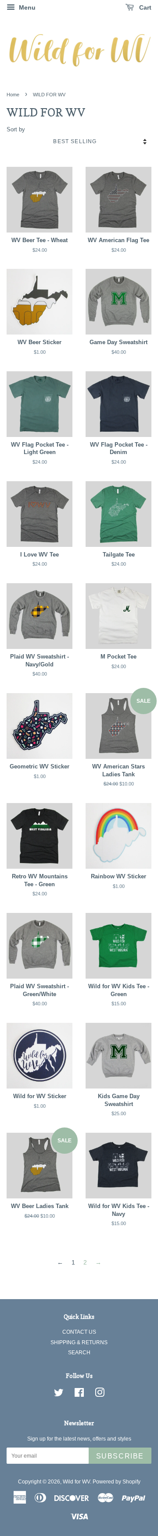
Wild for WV (76, 1482)
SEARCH (79, 1352)
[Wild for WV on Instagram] (99, 1395)
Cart (144, 7)
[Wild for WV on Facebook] (79, 1395)
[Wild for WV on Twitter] (59, 1395)
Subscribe (120, 1456)
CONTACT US (79, 1332)
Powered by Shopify (116, 1482)
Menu (26, 7)
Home (13, 94)
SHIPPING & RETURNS (79, 1342)
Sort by (16, 130)
